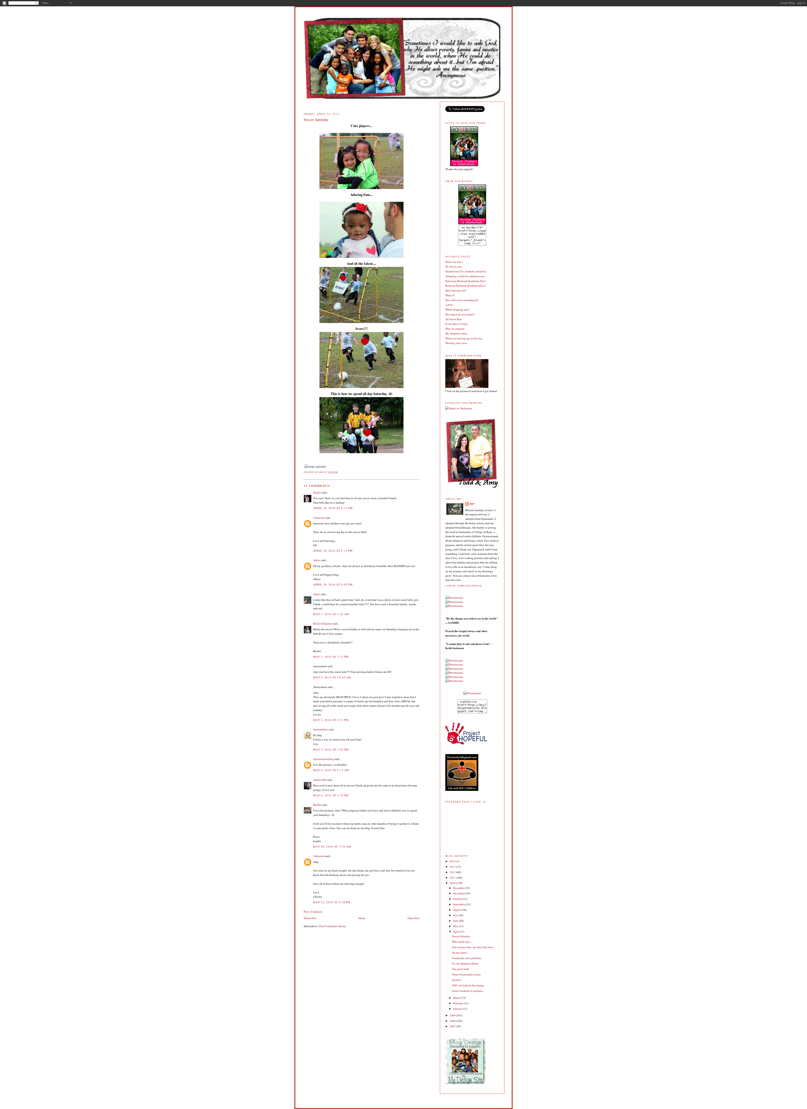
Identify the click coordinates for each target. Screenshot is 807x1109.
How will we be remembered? (462, 300)
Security (457, 980)
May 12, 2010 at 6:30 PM (332, 902)
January (458, 1009)
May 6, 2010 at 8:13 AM (331, 770)
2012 (453, 872)
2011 (453, 877)
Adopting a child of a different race (465, 276)
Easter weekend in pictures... (468, 991)
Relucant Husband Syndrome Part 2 (465, 285)
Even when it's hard (456, 324)
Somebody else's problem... (467, 958)
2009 (453, 1015)
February (458, 1003)
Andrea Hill (319, 780)
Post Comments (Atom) (332, 926)
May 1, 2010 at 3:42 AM (331, 614)
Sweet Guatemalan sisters (466, 974)
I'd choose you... (454, 266)
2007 (453, 1026)
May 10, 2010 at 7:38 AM (332, 846)
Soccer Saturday (461, 936)
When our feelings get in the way (464, 338)
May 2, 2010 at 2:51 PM (331, 720)
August (457, 910)
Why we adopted (454, 329)
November (459, 893)
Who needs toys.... (462, 942)
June (456, 921)
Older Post (413, 918)
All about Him (453, 319)
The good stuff (460, 969)
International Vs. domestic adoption (465, 271)
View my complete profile (463, 586)
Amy (472, 504)
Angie (316, 594)
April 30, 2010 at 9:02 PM (333, 584)
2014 (453, 861)
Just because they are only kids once (472, 947)
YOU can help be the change (468, 985)
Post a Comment (313, 911)
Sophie (317, 492)
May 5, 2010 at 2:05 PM (331, 749)
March (457, 998)
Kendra (317, 805)
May (456, 926)
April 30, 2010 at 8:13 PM (333, 551)
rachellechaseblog (323, 759)
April (456, 931)
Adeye (316, 560)
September (459, 904)
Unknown (318, 518)
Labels (449, 305)
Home (362, 918)
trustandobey (320, 729)
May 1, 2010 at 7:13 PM (331, 657)
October (458, 899)
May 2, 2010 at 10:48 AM (332, 677)
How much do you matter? (460, 314)
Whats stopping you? (457, 309)
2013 (453, 867)
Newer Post (310, 918)
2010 (453, 883)
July (456, 915)
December (459, 888)
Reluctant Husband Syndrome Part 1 (466, 281)
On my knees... (460, 952)
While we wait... (454, 262)
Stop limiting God (455, 290)
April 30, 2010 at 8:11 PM (333, 508)
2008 (453, 1021)
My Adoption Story (456, 333)
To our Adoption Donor (465, 963)
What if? (450, 295)
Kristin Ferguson (322, 623)
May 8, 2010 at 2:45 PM (331, 795)
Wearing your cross (456, 343)
